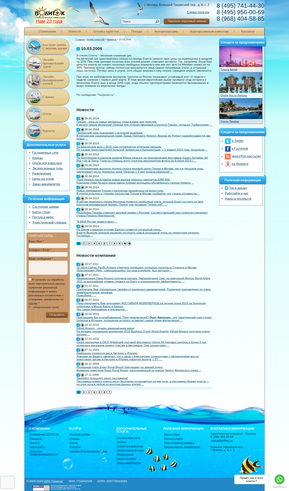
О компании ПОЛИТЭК (44, 434)
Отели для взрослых (47, 163)
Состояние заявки (45, 206)
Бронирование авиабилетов (182, 446)
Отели (47, 114)
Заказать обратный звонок (186, 21)
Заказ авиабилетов (46, 184)
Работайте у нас (237, 193)
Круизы (37, 158)
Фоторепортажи (166, 31)
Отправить (57, 315)
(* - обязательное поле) (44, 307)
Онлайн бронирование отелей (53, 80)
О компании (47, 31)
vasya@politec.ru (222, 440)
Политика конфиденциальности (43, 453)
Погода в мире (43, 217)
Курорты (49, 131)
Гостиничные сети (45, 152)
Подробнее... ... (86, 295)
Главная (80, 39)
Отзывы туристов (106, 31)
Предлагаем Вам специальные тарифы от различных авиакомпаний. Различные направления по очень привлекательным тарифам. (143, 291)
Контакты (248, 31)
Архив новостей (95, 39)
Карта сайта (37, 446)
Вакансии (35, 438)
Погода (136, 31)
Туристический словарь (49, 222)
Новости (74, 31)
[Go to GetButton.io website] (279, 487)
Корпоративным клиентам (209, 31)
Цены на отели (43, 179)
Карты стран (41, 212)
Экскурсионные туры (47, 168)
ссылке (33, 303)
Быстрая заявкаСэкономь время (55, 46)
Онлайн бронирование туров (53, 63)
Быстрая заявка (80, 434)
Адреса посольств (238, 198)
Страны (48, 97)
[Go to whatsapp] (279, 479)
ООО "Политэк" (53, 481)
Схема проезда (198, 12)
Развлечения (41, 173)
